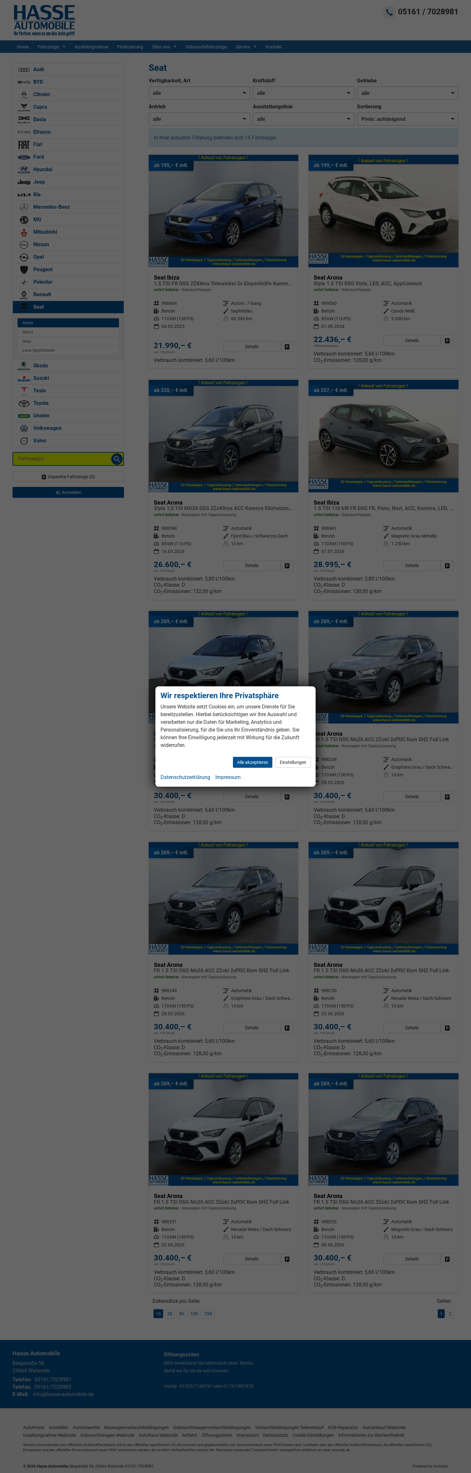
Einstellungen (293, 762)
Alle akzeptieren (252, 762)
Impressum (228, 777)
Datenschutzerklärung (185, 777)
